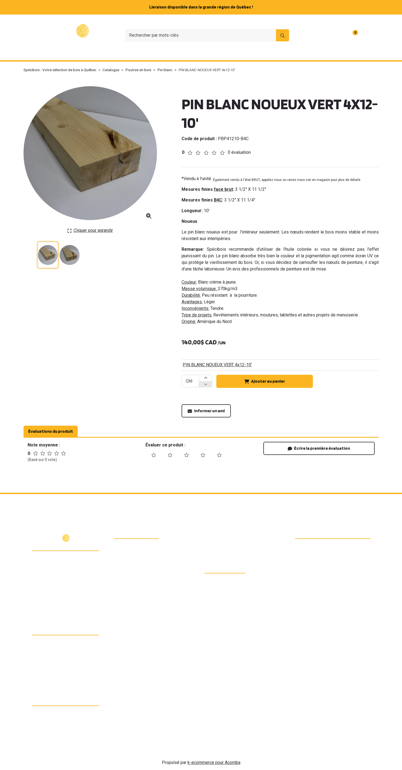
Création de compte (357, 21)
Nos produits (103, 53)
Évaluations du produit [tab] (50, 431)
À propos (271, 21)
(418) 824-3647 (55, 572)
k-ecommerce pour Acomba (214, 762)
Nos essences (149, 53)
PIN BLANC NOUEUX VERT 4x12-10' (217, 364)
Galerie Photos (325, 53)
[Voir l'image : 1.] (48, 255)
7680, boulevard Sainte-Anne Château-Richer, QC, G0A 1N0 (67, 560)
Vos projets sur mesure (203, 53)
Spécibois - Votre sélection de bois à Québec (60, 70)
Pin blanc (165, 70)
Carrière (325, 21)
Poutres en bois (138, 70)
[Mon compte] (368, 35)
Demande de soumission (269, 53)
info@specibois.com (59, 582)
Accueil (68, 53)
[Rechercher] (282, 35)
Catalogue (111, 70)
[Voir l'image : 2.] (69, 255)
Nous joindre (299, 21)
